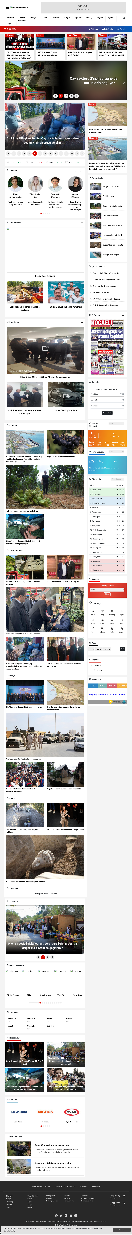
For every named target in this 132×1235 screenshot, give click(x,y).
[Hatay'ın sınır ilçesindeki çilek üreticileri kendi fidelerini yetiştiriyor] (24, 1080)
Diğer (9, 23)
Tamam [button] (121, 1230)
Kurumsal (83, 1187)
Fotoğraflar (108, 29)
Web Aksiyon (72, 1225)
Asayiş (89, 17)
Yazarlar (123, 29)
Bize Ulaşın (95, 1187)
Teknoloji (55, 17)
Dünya (33, 17)
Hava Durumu (69, 1201)
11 (61, 153)
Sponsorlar (98, 670)
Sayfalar (67, 1198)
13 (72, 153)
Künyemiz (58, 1187)
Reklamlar (97, 665)
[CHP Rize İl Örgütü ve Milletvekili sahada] (39, 80)
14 (77, 153)
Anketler (49, 1198)
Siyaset (78, 17)
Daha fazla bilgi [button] (9, 1231)
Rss (48, 1187)
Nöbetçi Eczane (52, 1201)
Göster (107, 594)
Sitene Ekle (38, 1187)
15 (82, 153)
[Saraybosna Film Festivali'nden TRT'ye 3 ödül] (24, 1054)
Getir (122, 649)
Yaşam (100, 17)
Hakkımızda (70, 1187)
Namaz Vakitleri (87, 1201)
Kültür (44, 17)
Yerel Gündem (32, 1196)
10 (56, 153)
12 (66, 153)
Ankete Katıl (107, 413)
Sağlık (67, 17)
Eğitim (111, 17)
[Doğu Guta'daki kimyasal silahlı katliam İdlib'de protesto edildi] (66, 1080)
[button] (125, 83)
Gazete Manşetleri (88, 1198)
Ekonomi (11, 17)
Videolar (94, 29)
